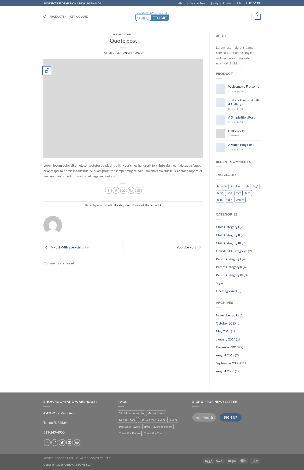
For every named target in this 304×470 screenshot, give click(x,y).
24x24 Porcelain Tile (131, 413)
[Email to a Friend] (123, 190)
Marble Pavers (156, 413)
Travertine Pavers (129, 433)
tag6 (220, 199)
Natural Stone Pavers (152, 420)
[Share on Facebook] (108, 190)
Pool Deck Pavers (129, 426)
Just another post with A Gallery (244, 102)
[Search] (45, 17)
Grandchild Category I (231, 251)
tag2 (220, 193)
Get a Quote (79, 16)
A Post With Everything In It (70, 247)
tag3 (229, 193)
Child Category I (227, 227)
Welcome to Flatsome (243, 86)
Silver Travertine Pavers (158, 426)
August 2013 (225, 355)
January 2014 (225, 339)
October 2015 (226, 323)
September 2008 (227, 363)
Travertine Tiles (153, 433)
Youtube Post (187, 247)
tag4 (238, 193)
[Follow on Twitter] (254, 3)
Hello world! (237, 131)
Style (219, 283)
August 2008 (225, 371)
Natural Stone (127, 420)
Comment (234, 135)
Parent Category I (228, 259)
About (182, 3)
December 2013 (227, 347)
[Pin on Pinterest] (131, 190)
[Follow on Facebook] (246, 3)
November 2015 (227, 315)
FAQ (239, 3)
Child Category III (228, 243)
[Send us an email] (258, 3)
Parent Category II (229, 267)
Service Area (197, 3)
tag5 (248, 193)
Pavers (173, 420)
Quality (214, 3)
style (246, 186)
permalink (156, 205)
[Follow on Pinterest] (77, 442)
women (240, 199)
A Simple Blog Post (241, 117)
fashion (235, 186)
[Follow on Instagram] (250, 3)
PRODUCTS (56, 16)
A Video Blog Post (241, 145)
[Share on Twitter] (116, 190)
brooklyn (222, 186)
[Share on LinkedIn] (138, 190)
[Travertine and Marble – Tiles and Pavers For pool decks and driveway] (152, 17)
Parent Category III (229, 275)
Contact (228, 3)
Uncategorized (123, 34)
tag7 (229, 199)
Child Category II (228, 235)
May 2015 (223, 331)
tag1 (256, 186)
